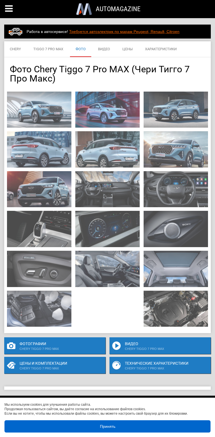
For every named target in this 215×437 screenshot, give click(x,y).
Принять (107, 426)
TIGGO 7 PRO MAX (48, 49)
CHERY (15, 49)
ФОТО (81, 49)
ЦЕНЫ (127, 49)
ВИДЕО (104, 49)
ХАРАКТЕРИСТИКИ (161, 49)
